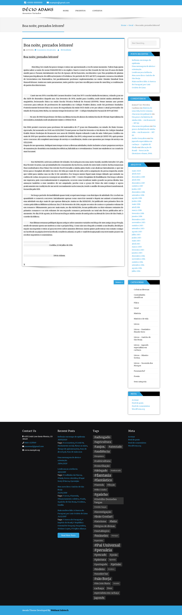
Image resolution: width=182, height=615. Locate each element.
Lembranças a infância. (142, 72)
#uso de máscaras (74, 452)
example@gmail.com (60, 2)
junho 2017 (136, 189)
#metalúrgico (101, 531)
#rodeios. (81, 502)
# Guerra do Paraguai (72, 519)
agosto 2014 (137, 268)
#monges (115, 535)
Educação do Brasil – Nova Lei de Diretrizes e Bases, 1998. (142, 150)
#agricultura (102, 442)
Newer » (119, 282)
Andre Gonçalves (139, 138)
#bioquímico (99, 456)
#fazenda (74, 496)
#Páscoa (66, 481)
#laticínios (100, 521)
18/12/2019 (62, 472)
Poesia (137, 376)
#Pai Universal (107, 545)
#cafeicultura (102, 461)
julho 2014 (136, 271)
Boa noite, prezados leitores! (48, 45)
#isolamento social (66, 446)
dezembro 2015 (138, 219)
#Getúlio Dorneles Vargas (105, 501)
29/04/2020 (62, 463)
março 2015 (137, 247)
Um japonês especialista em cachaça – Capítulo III (142, 141)
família (61, 505)
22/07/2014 (30, 50)
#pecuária (103, 550)
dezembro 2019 (138, 177)
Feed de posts (137, 403)
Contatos (97, 11)
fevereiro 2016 (138, 213)
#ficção (111, 485)
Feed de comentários (141, 406)
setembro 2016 (138, 195)
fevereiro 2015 (138, 250)
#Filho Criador (100, 490)
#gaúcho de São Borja (67, 502)
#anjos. (99, 447)
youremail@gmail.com (34, 446)
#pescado (100, 554)
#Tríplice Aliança (78, 529)
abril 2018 (136, 180)
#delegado (100, 470)
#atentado (115, 446)
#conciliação (102, 465)
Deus (109, 588)
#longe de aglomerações (68, 449)
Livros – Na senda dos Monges (143, 364)
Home (66, 11)
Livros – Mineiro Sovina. (141, 356)
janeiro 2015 (137, 253)
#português (100, 564)
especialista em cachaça (106, 593)
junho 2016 (136, 201)
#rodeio (99, 569)
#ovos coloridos (71, 478)
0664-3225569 (30, 443)
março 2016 (137, 210)
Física (136, 303)
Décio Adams (38, 9)
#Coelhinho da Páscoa (72, 475)
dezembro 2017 (138, 183)
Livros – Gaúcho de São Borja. (142, 338)
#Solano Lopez (64, 529)
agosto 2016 (137, 198)
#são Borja (102, 579)
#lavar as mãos (81, 446)
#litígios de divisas (104, 526)
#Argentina (80, 526)
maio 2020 (136, 171)
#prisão (116, 564)
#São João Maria (102, 583)
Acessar (135, 400)
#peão (113, 554)
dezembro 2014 (138, 256)
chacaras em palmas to (141, 114)
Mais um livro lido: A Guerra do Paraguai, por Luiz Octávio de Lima (144, 84)
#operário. (98, 540)
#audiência (102, 451)
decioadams (66, 50)
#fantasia (102, 475)
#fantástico (103, 480)
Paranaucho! (139, 371)
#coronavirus (68, 443)
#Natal (60, 478)
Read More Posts (68, 535)
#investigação (102, 511)
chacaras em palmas (140, 126)
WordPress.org (138, 409)
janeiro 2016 (137, 216)
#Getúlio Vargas (100, 507)
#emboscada (116, 470)
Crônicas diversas (141, 289)
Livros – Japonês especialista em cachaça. (141, 347)
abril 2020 (136, 174)
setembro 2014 (138, 265)
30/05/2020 (62, 440)
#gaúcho (101, 495)
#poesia (112, 560)
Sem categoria (140, 382)
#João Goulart (103, 516)
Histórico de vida (141, 319)
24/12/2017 (62, 516)
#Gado (82, 499)
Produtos (80, 11)
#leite (113, 521)
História (137, 313)
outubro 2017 (137, 186)
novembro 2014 (138, 259)
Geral (136, 308)
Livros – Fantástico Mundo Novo (142, 330)
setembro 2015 (138, 228)
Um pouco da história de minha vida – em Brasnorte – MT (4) (143, 120)
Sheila (134, 147)
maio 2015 (136, 241)
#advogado (102, 437)
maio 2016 (136, 204)
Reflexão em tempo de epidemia (71, 437)
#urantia (116, 583)
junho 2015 (136, 238)
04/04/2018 (62, 493)
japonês (99, 597)
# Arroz (66, 496)
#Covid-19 (79, 443)
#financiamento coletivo (68, 499)
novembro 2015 (138, 222)
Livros (136, 324)
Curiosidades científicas (139, 296)
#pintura (100, 559)
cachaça (99, 588)
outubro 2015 (137, 225)
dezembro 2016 (138, 192)
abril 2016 (136, 207)
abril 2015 (136, 244)
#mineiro (101, 536)
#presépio (74, 481)
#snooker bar (101, 574)
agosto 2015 (137, 232)
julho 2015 (136, 234)
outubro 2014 (137, 262)
